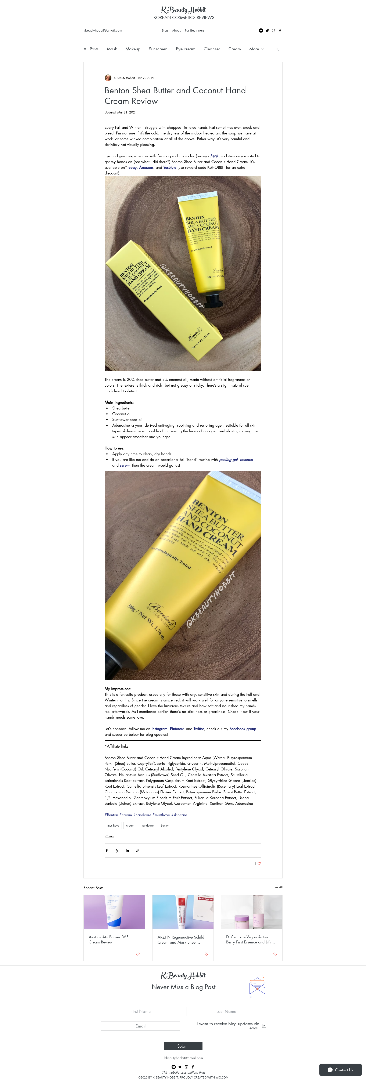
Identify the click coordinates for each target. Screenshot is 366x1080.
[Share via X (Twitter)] (117, 851)
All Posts (90, 49)
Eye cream (185, 49)
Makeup (132, 49)
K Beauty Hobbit (183, 11)
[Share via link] (138, 851)
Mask (112, 49)
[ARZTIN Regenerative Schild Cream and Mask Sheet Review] (183, 912)
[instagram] (274, 30)
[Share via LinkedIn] (127, 851)
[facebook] (280, 30)
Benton (165, 825)
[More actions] (258, 77)
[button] (277, 49)
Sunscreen (158, 49)
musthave (113, 825)
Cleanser (212, 49)
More (254, 49)
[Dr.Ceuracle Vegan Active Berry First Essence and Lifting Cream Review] (251, 912)
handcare (147, 825)
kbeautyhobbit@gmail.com (102, 30)
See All (278, 887)
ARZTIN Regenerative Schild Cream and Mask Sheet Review (181, 940)
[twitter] (267, 30)
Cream (235, 49)
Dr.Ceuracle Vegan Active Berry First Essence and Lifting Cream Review (251, 939)
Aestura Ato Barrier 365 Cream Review (109, 939)
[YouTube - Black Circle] (261, 30)
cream (130, 825)
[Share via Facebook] (107, 851)
